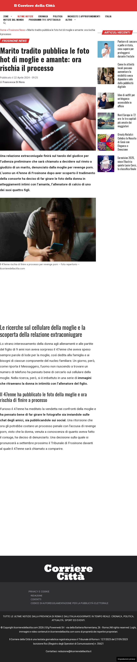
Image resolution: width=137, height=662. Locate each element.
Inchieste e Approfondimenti (83, 16)
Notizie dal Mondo (13, 19)
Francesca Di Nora (14, 82)
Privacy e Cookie (39, 591)
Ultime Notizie (25, 16)
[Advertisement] (48, 299)
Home (3, 30)
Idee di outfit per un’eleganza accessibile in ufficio (126, 100)
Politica (57, 16)
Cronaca (43, 16)
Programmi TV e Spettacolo (44, 19)
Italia (108, 16)
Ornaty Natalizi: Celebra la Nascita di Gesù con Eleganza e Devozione (127, 141)
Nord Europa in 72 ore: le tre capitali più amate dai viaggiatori (127, 120)
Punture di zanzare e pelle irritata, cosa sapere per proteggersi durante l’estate (127, 48)
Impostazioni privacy (126, 659)
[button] (4, 23)
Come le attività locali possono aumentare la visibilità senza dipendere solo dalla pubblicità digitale (126, 75)
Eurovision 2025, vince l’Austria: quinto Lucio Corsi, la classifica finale (127, 163)
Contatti (36, 599)
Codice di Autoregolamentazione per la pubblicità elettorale (69, 603)
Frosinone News (17, 30)
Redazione (36, 595)
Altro (68, 19)
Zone (6, 16)
